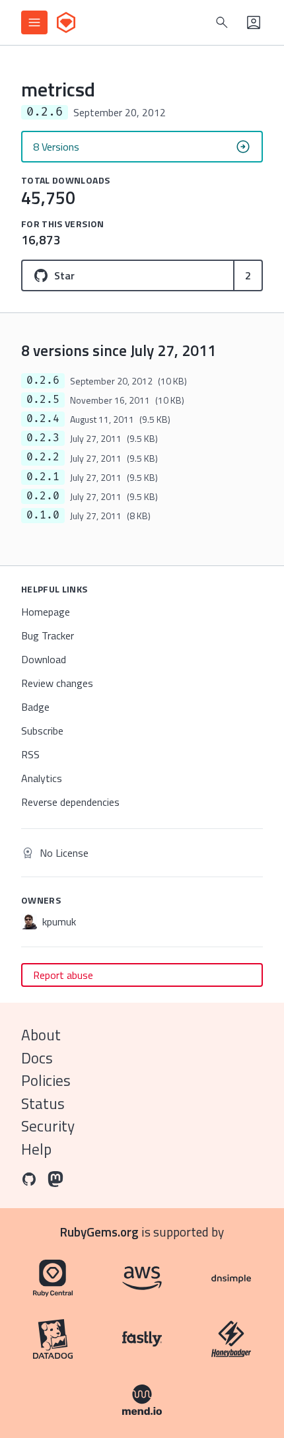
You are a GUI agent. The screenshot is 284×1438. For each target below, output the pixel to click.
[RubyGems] (66, 22)
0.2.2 (42, 457)
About (41, 1034)
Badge (35, 707)
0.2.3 (42, 438)
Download (43, 659)
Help (36, 1149)
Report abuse (63, 975)
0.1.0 (42, 515)
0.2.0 (42, 496)
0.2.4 (42, 418)
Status (43, 1103)
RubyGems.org (99, 1231)
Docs (37, 1057)
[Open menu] (34, 22)
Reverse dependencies (70, 802)
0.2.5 (42, 399)
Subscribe (42, 730)
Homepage (45, 612)
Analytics (41, 778)
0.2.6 (42, 380)
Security (48, 1125)
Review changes (57, 683)
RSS (30, 754)
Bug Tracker (47, 635)
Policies (46, 1080)
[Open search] (222, 22)
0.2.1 (42, 477)
